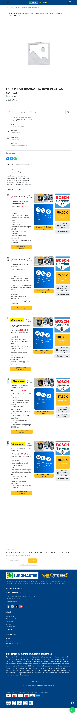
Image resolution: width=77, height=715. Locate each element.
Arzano (8, 638)
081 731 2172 (43, 216)
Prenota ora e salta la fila (64, 225)
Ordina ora (64, 231)
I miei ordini (9, 621)
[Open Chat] (72, 703)
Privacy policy (10, 627)
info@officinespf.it (12, 602)
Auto (12, 7)
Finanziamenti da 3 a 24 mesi (43, 228)
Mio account (10, 616)
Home (7, 7)
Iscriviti (32, 560)
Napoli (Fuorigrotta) (12, 643)
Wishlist (8, 624)
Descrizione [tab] (10, 164)
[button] (9, 106)
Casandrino (9, 641)
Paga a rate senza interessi (21, 247)
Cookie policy (10, 629)
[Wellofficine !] (38, 2)
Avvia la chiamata (31, 120)
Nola (7, 646)
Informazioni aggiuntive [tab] (24, 164)
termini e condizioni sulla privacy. (28, 565)
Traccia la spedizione (12, 619)
